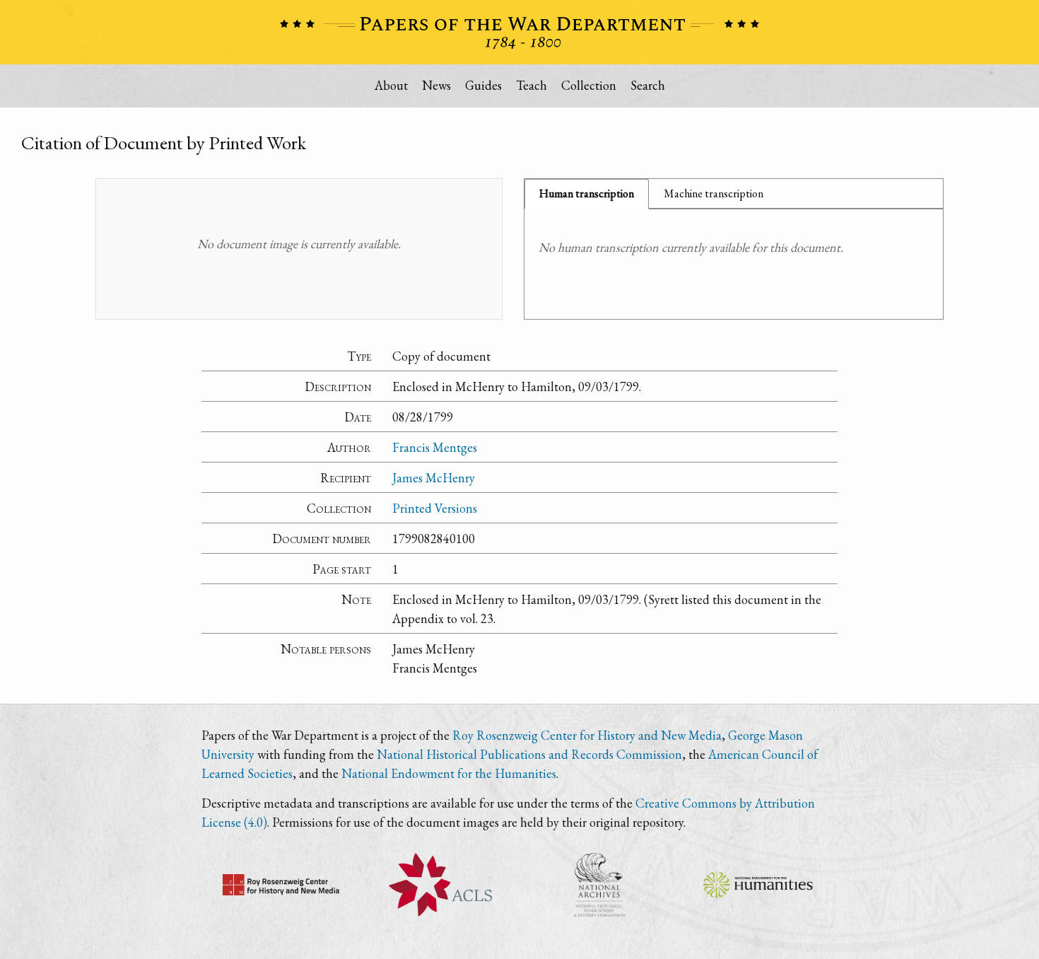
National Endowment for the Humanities (448, 773)
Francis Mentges (434, 447)
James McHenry (433, 478)
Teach (531, 85)
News (436, 85)
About (391, 85)
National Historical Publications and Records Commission (529, 754)
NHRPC (599, 885)
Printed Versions (434, 508)
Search (647, 85)
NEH (758, 885)
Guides (483, 85)
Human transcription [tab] (586, 193)
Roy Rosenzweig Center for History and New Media (587, 735)
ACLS (440, 885)
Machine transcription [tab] (713, 193)
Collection (588, 85)
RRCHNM (281, 885)
